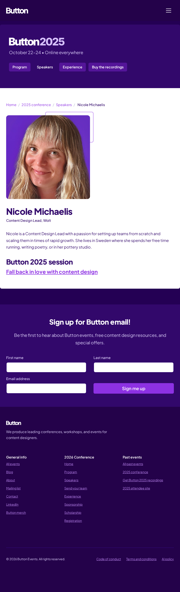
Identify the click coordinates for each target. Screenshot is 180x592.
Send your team (75, 488)
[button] (168, 10)
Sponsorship (73, 504)
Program (20, 67)
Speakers (45, 67)
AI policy (168, 559)
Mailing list (13, 488)
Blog (9, 472)
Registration (73, 521)
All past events (133, 464)
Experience (72, 67)
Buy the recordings (108, 67)
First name (14, 357)
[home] (17, 10)
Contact (12, 496)
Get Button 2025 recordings (143, 480)
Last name (102, 357)
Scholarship (72, 512)
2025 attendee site (136, 488)
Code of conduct (108, 559)
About (10, 480)
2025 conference (36, 104)
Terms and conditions (141, 559)
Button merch (16, 512)
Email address (18, 378)
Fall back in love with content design (52, 271)
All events (13, 464)
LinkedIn (12, 504)
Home (11, 104)
